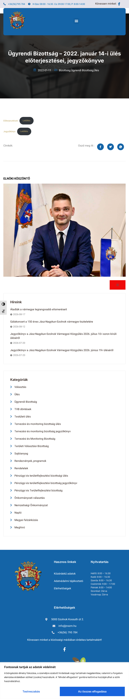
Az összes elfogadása (92, 691)
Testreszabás (31, 691)
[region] (64, 680)
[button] (76, 21)
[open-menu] (118, 285)
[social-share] (100, 146)
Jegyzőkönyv (9, 131)
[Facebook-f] (64, 649)
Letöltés (26, 120)
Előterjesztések (10, 120)
